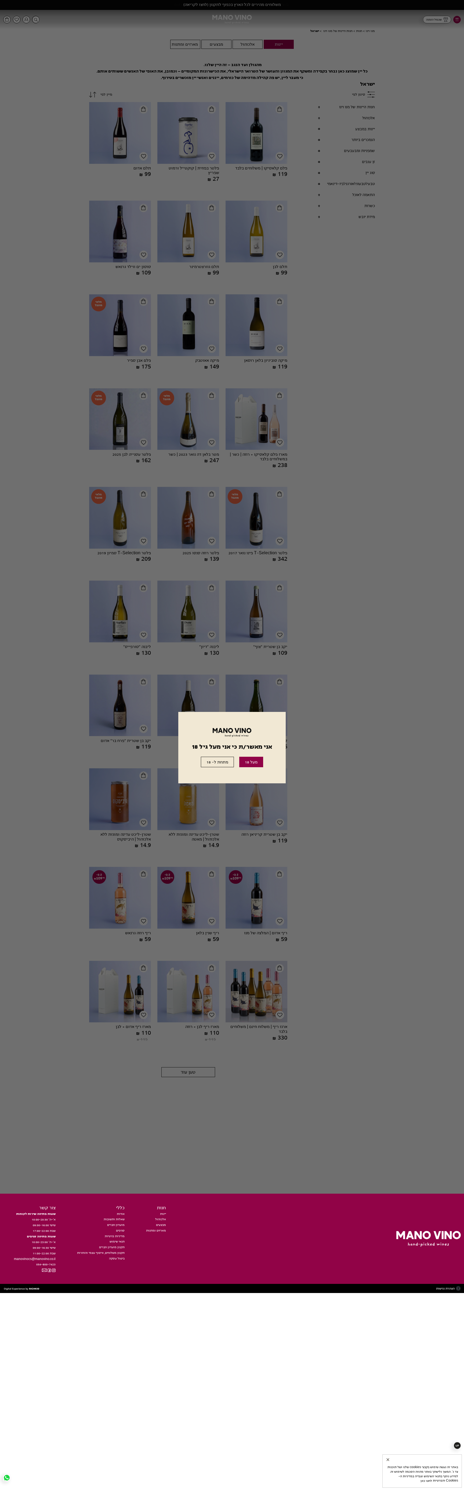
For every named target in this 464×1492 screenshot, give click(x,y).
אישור (369, 1452)
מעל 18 (256, 766)
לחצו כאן (434, 1478)
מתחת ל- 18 (214, 766)
